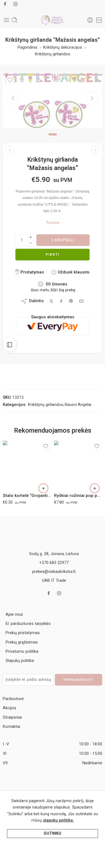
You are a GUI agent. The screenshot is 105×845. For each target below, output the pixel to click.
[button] (43, 488)
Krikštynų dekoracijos (62, 47)
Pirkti (52, 255)
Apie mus (14, 614)
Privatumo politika (22, 651)
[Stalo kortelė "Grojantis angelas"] (27, 465)
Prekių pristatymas (23, 632)
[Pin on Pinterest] (71, 301)
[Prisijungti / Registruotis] (90, 20)
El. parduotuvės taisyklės (28, 623)
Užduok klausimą (74, 272)
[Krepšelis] (99, 20)
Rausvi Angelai (78, 404)
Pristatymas (31, 272)
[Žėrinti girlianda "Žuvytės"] (10, 150)
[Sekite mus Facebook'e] (5, 4)
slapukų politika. (58, 820)
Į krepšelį (63, 240)
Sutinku (52, 833)
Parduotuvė (13, 698)
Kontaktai (11, 726)
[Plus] (31, 237)
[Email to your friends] (81, 301)
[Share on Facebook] (61, 301)
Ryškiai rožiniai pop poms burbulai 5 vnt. (78, 495)
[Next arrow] (92, 98)
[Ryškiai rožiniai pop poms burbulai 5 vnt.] (78, 465)
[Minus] (31, 243)
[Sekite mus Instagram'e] (15, 3)
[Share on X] (51, 301)
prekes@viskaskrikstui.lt (54, 571)
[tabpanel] (52, 102)
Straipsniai (12, 717)
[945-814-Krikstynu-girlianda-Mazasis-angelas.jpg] (52, 100)
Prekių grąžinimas (22, 642)
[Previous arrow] (13, 98)
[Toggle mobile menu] (6, 20)
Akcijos (9, 708)
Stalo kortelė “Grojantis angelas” (27, 495)
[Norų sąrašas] (10, 80)
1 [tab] (52, 139)
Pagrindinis (28, 47)
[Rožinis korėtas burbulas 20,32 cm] (95, 150)
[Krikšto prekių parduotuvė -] (52, 20)
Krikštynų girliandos (52, 54)
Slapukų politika (20, 660)
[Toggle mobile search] (14, 20)
